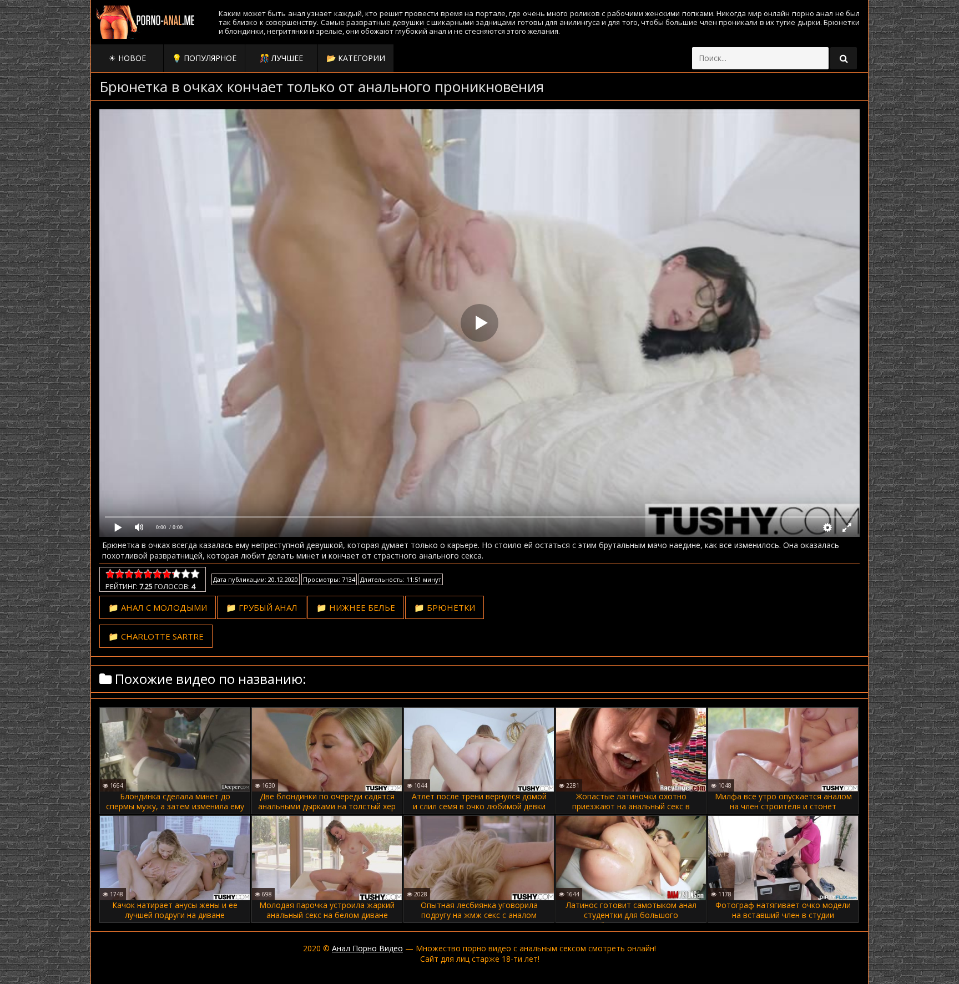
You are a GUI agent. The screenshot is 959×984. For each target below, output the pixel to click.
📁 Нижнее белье (355, 607)
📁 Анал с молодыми (157, 607)
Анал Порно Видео (367, 948)
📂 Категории (355, 58)
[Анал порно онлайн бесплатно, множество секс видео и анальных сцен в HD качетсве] (146, 22)
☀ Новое (127, 58)
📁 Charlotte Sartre (156, 636)
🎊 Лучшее (281, 58)
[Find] (843, 58)
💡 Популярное (204, 58)
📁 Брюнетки (444, 607)
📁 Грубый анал (261, 607)
